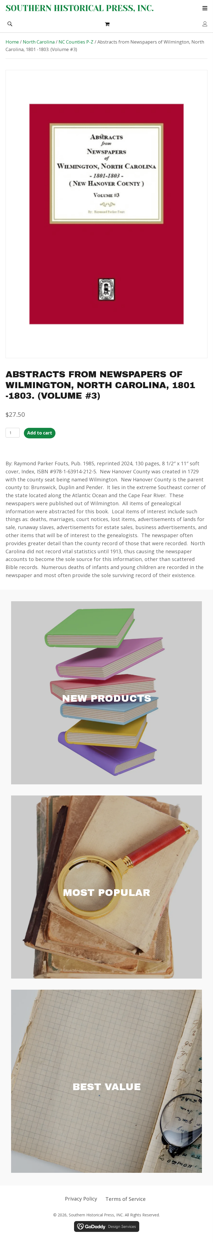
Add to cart (39, 433)
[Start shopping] (108, 24)
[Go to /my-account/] (204, 24)
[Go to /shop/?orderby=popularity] (106, 887)
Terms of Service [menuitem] (125, 1199)
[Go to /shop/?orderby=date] (106, 692)
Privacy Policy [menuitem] (81, 1198)
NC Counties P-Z (76, 42)
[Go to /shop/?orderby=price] (106, 1081)
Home (12, 42)
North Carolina (39, 42)
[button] (10, 23)
